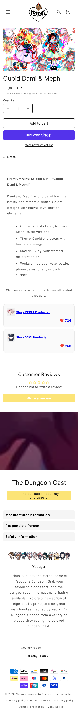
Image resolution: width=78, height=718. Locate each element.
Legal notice (55, 706)
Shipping (26, 93)
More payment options (39, 144)
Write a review (39, 398)
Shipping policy (64, 700)
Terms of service (40, 700)
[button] (8, 12)
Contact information (31, 706)
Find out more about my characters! (39, 495)
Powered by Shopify (39, 694)
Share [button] (11, 156)
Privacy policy (17, 700)
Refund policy (64, 694)
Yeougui (21, 694)
